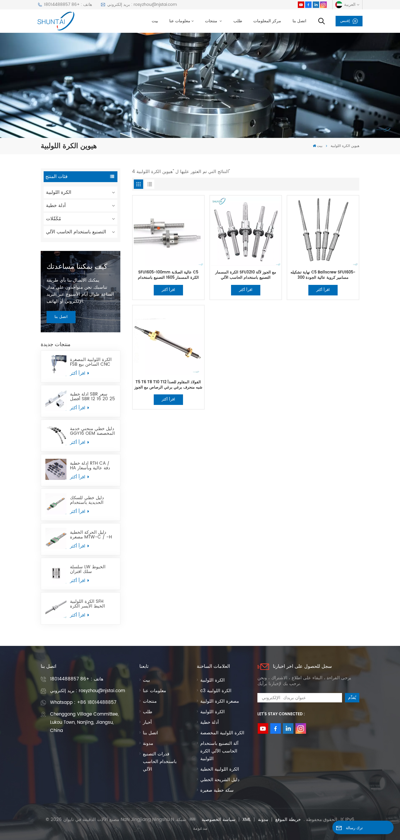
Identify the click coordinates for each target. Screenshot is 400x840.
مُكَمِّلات (53, 219)
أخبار (147, 722)
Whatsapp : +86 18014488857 (83, 702)
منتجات (211, 21)
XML (246, 819)
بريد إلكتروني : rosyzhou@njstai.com (142, 4)
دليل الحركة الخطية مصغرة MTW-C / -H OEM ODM (91, 535)
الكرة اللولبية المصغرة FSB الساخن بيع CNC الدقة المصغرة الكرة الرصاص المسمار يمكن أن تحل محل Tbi (91, 362)
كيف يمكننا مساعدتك (77, 267)
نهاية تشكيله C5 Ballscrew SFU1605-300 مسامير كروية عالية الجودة (322, 275)
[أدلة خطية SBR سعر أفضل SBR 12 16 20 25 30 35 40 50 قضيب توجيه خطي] (55, 400)
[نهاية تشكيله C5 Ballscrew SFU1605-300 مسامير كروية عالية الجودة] (322, 231)
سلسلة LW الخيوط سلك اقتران (87, 569)
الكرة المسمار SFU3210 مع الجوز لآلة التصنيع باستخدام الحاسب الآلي (245, 275)
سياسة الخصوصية (218, 819)
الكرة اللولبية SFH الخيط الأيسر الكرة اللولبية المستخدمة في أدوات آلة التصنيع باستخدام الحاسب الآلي (92, 604)
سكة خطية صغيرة (217, 790)
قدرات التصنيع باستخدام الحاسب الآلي (160, 761)
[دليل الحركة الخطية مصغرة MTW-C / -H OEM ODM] (55, 538)
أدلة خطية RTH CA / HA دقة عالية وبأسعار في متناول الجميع (90, 466)
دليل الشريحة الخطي (220, 779)
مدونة (148, 743)
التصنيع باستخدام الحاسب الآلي (76, 232)
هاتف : (76, 679)
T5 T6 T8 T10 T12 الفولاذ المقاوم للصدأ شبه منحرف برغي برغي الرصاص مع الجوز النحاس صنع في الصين (168, 385)
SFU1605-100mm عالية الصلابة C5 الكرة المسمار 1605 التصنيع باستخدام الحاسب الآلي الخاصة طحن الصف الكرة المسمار (168, 275)
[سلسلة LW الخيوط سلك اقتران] (55, 573)
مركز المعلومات (267, 21)
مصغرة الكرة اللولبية (219, 701)
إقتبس (345, 21)
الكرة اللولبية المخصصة (222, 733)
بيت (155, 21)
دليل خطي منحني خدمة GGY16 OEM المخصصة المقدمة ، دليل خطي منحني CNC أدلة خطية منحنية (92, 431)
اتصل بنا (299, 21)
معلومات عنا (179, 21)
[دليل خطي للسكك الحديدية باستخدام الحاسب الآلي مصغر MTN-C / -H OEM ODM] (55, 503)
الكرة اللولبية (58, 192)
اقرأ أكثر (78, 373)
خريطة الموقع (288, 819)
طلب (237, 21)
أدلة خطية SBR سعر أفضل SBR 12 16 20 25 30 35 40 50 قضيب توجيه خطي (92, 396)
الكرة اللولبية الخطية (219, 769)
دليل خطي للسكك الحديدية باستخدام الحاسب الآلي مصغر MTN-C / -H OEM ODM (89, 500)
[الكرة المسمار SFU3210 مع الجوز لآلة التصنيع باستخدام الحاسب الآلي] (245, 231)
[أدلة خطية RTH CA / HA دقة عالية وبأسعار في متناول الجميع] (55, 469)
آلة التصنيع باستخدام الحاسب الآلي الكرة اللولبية (219, 751)
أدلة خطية (56, 205)
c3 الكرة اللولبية (215, 690)
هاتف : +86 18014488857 (68, 4)
